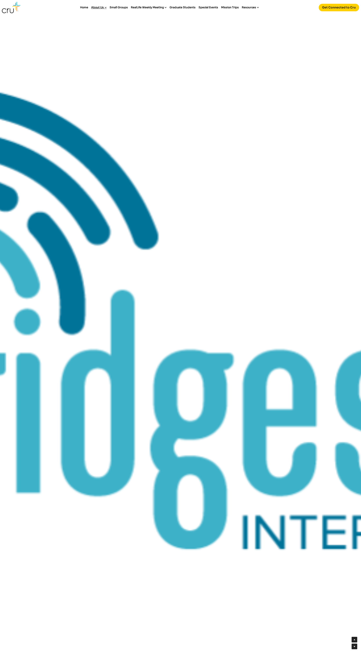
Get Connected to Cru (339, 7)
